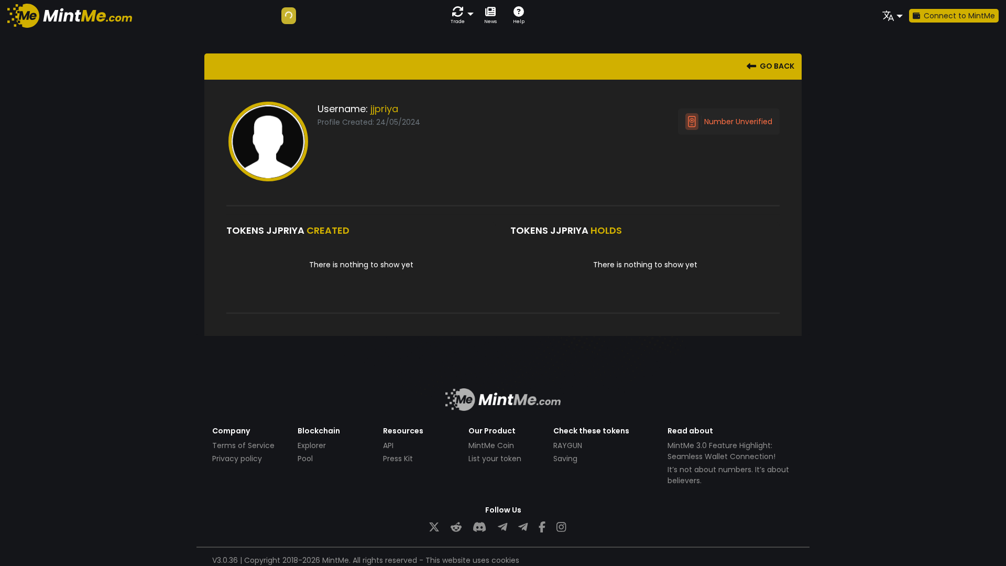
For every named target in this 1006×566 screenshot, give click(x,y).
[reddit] (456, 527)
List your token (494, 458)
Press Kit (398, 458)
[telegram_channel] (523, 527)
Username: (343, 108)
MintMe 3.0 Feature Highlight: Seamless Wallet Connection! (721, 451)
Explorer (312, 445)
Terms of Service (243, 445)
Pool (305, 458)
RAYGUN (567, 445)
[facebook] (542, 527)
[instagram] (561, 527)
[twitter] (434, 527)
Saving (565, 458)
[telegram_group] (502, 527)
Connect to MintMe (959, 15)
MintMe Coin (491, 445)
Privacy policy (237, 458)
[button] (460, 15)
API (388, 445)
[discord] (479, 527)
